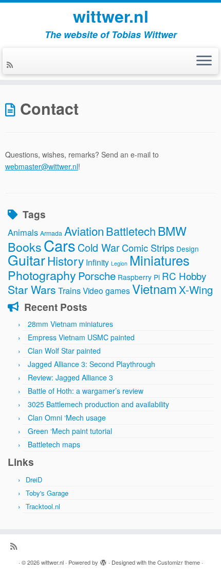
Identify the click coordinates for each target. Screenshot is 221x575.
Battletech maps (54, 444)
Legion (119, 263)
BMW (172, 230)
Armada (51, 233)
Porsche (97, 275)
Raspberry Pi (139, 277)
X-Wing (196, 289)
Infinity (97, 262)
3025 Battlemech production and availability (98, 404)
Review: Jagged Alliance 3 (70, 377)
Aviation (84, 230)
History (65, 260)
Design (187, 248)
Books (25, 246)
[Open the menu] (204, 61)
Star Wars (32, 289)
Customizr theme (178, 562)
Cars (60, 245)
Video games (106, 290)
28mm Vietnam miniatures (70, 324)
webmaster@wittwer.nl (41, 166)
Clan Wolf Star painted (64, 350)
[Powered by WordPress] (103, 560)
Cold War (99, 247)
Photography (42, 275)
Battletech (131, 231)
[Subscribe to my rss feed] (11, 64)
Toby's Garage (47, 493)
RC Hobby (184, 276)
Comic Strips (148, 247)
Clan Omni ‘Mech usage (67, 417)
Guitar (26, 260)
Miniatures (160, 260)
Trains (69, 290)
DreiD (34, 479)
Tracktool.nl (43, 506)
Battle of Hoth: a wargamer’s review (85, 391)
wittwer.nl (111, 16)
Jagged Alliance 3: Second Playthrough (91, 364)
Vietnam (154, 289)
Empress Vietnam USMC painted (81, 337)
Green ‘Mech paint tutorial (70, 431)
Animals (23, 232)
